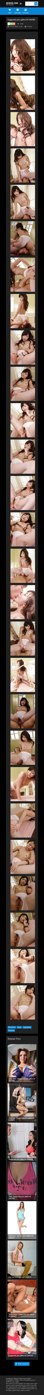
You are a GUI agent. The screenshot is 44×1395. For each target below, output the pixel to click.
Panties (11, 1030)
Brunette (11, 1027)
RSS (17, 1382)
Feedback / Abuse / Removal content (18, 1378)
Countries (25, 13)
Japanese (27, 1027)
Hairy (19, 1027)
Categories (17, 13)
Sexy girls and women (12, 3)
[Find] (35, 3)
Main (9, 13)
